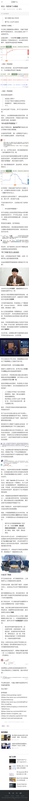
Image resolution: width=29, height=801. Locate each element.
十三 (13, 739)
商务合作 (22, 795)
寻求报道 (17, 795)
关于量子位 (7, 795)
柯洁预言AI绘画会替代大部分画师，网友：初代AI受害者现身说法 (20, 737)
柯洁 (8, 726)
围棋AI (3, 726)
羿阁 (13, 748)
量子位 (20, 9)
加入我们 (12, 795)
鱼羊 (4, 9)
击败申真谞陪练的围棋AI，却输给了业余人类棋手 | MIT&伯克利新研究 (20, 745)
